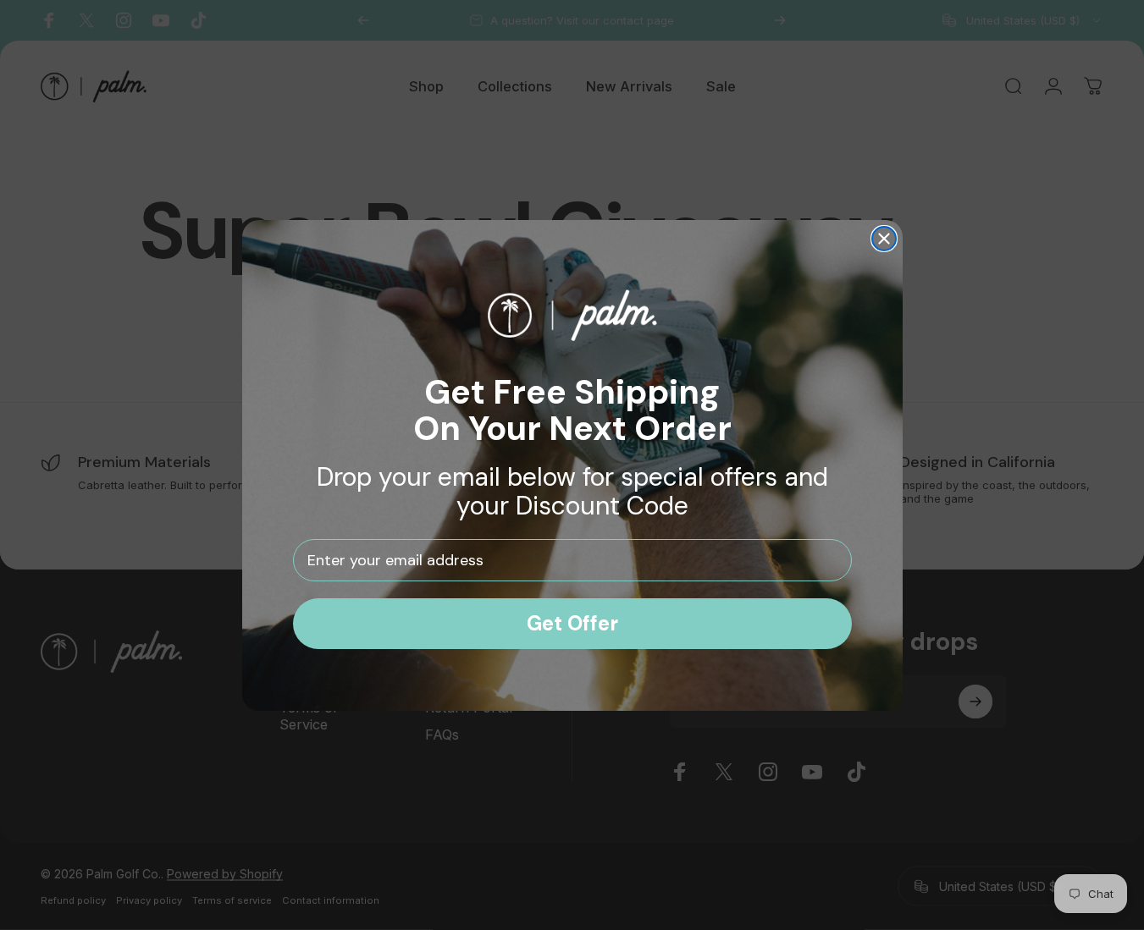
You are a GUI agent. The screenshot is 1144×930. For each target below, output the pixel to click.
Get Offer (572, 623)
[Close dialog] (884, 238)
